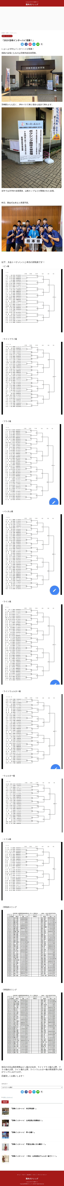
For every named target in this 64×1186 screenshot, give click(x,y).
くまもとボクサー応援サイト (32, 1181)
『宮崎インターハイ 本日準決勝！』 (24, 1108)
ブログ (23, 1174)
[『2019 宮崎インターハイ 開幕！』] (34, 44)
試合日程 (29, 1174)
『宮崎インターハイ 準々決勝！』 (23, 1132)
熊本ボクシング (32, 4)
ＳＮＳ (34, 1174)
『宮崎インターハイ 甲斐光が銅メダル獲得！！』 (28, 1144)
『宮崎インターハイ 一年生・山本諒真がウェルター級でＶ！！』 (34, 1156)
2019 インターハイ (8, 1097)
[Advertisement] (32, 18)
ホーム (18, 1174)
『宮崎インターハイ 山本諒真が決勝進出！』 (27, 1120)
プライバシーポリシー (42, 1174)
